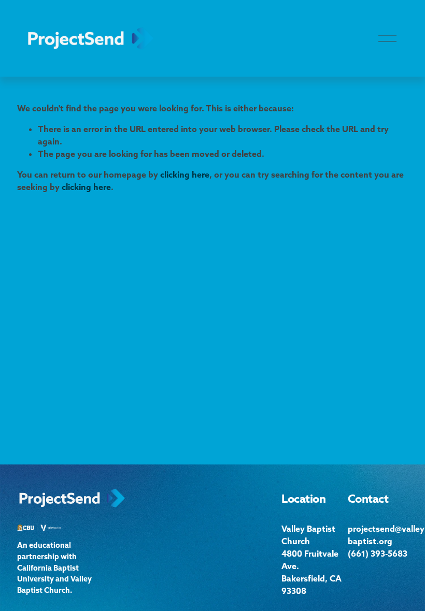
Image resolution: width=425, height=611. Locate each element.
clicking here (184, 174)
